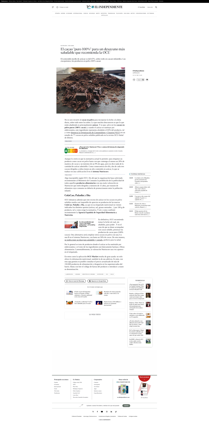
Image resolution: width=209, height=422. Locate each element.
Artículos (104, 15)
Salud (112, 274)
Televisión (119, 13)
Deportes (104, 13)
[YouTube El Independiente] (102, 412)
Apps (95, 388)
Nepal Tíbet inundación (153, 1)
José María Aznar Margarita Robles (45, 1)
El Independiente (138, 71)
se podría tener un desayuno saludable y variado (84, 240)
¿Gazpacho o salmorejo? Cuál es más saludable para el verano (83, 302)
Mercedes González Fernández (80, 397)
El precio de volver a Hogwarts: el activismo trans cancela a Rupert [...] (143, 205)
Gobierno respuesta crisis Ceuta (130, 1)
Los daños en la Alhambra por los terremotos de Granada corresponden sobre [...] (142, 180)
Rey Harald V (19, 1)
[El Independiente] (104, 7)
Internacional (77, 13)
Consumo (77, 274)
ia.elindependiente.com (123, 397)
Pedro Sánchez (76, 391)
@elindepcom (136, 72)
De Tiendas (150, 13)
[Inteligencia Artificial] (123, 394)
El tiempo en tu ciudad (64, 7)
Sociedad (92, 13)
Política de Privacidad (76, 416)
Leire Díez (75, 395)
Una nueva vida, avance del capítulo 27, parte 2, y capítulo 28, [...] (142, 198)
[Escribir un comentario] (147, 79)
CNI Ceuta (119, 1)
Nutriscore (100, 274)
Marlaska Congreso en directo (30, 1)
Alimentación (69, 274)
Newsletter (96, 386)
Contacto (96, 382)
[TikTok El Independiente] (116, 412)
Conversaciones (141, 13)
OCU (107, 274)
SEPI (74, 384)
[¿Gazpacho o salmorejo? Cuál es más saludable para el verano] (69, 303)
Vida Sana (127, 13)
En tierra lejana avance (59, 1)
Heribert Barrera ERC (142, 1)
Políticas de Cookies (122, 416)
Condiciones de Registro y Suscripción (107, 416)
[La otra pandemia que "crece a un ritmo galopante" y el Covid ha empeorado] (71, 224)
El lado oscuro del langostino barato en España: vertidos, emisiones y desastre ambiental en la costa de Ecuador (83, 294)
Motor (133, 13)
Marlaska (161, 1)
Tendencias (111, 13)
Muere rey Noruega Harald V (102, 1)
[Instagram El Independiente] (106, 412)
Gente (98, 13)
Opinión (57, 13)
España (63, 13)
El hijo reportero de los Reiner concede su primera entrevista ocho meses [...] (142, 212)
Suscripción (97, 384)
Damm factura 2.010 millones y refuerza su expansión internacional (112, 303)
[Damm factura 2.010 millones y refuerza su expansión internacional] (99, 303)
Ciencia (85, 13)
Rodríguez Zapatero (78, 388)
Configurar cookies (133, 416)
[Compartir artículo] (134, 79)
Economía (69, 13)
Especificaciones (98, 393)
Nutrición (64, 45)
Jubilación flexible (86, 1)
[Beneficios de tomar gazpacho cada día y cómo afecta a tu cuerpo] (99, 294)
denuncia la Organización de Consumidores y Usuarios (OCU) (95, 132)
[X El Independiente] (93, 411)
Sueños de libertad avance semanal (73, 1)
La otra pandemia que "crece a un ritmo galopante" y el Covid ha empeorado (87, 224)
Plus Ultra (75, 386)
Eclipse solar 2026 (77, 382)
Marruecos (93, 1)
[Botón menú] (53, 7)
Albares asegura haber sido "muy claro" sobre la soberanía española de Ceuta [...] (142, 189)
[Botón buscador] (156, 7)
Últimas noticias (12, 1)
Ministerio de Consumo (88, 274)
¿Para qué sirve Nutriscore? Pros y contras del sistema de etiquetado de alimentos (101, 147)
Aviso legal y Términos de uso (90, 416)
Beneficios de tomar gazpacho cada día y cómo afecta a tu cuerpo (112, 293)
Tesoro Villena (113, 1)
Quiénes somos (97, 391)
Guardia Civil (76, 393)
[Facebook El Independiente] (97, 412)
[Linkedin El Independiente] (111, 412)
